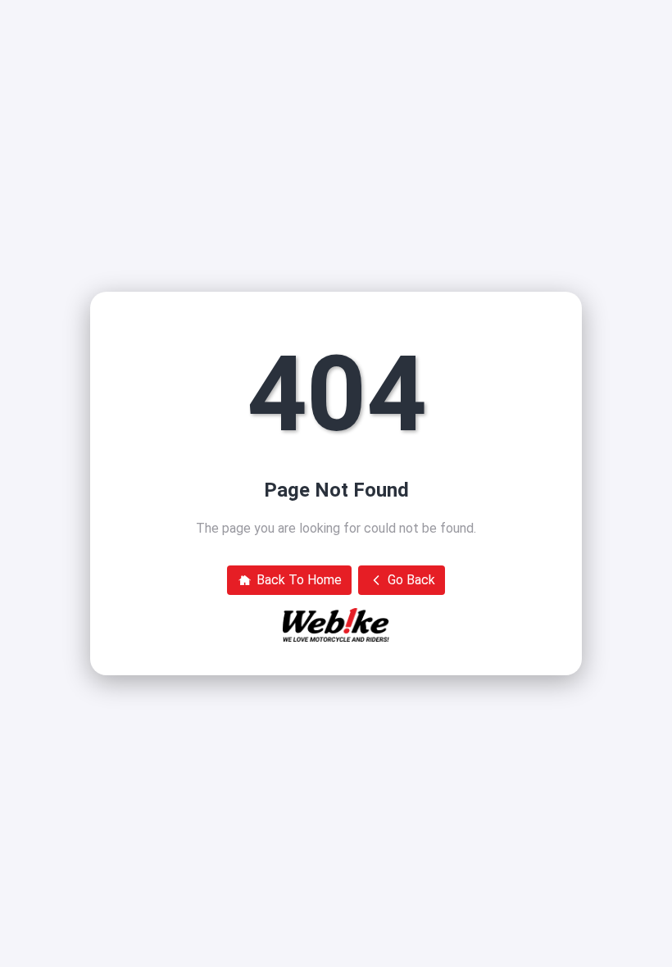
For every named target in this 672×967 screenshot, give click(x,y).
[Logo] (336, 625)
